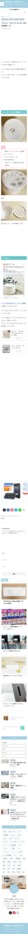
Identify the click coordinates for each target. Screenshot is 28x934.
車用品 (18, 872)
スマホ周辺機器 (12, 845)
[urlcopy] (23, 510)
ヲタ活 (20, 855)
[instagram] (14, 912)
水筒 (13, 868)
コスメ (4, 845)
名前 (3, 553)
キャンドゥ (5, 515)
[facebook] (8, 510)
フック (13, 851)
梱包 (4, 518)
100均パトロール (12, 831)
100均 (4, 831)
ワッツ (18, 515)
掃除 (4, 865)
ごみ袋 (10, 838)
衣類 (9, 872)
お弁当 (19, 835)
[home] (17, 912)
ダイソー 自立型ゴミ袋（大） (12, 651)
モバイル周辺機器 (7, 855)
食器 (23, 872)
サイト (3, 566)
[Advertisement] (14, 45)
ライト (15, 855)
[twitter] (4, 510)
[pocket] (12, 510)
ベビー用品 (19, 851)
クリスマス (21, 841)
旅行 (4, 868)
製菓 (13, 872)
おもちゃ (13, 835)
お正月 (4, 838)
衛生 (4, 872)
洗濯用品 (19, 868)
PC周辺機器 (5, 835)
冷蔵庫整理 (17, 858)
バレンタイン (6, 851)
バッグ (18, 848)
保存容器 (5, 858)
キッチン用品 (14, 841)
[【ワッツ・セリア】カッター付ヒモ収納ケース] (16, 510)
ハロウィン (5, 848)
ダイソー (14, 515)
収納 (24, 858)
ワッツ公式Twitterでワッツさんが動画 (13, 303)
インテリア (5, 841)
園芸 (4, 862)
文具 (14, 865)
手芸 (20, 862)
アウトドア (16, 838)
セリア (9, 515)
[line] (19, 510)
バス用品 (13, 848)
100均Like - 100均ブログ (14, 2)
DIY (19, 831)
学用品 (14, 862)
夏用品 (9, 862)
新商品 (19, 865)
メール (4, 559)
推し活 (9, 865)
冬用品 (11, 858)
